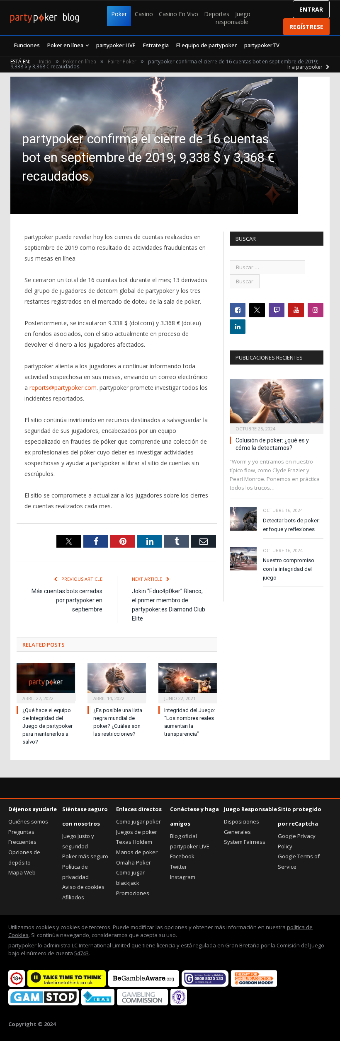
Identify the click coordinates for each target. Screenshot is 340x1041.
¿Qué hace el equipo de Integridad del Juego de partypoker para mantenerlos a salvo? (47, 726)
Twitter (178, 866)
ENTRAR (311, 9)
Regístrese (306, 27)
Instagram (182, 877)
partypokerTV (261, 45)
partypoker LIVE (116, 45)
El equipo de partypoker (206, 45)
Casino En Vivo (178, 14)
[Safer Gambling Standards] (178, 1003)
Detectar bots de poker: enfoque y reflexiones (291, 524)
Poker (119, 14)
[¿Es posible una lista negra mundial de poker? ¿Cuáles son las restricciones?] (116, 682)
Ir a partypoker (305, 66)
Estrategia (156, 45)
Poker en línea (65, 45)
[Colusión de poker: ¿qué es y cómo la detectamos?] (276, 403)
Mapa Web (22, 872)
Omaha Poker (133, 862)
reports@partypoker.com (63, 387)
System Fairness (244, 841)
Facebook (182, 856)
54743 (81, 953)
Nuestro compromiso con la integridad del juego (288, 569)
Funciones (27, 45)
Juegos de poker (136, 832)
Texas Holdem (134, 841)
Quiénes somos (28, 821)
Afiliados (73, 897)
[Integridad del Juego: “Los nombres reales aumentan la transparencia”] (187, 682)
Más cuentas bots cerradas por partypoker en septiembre (67, 600)
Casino (144, 14)
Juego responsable (233, 18)
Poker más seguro (85, 856)
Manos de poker (137, 852)
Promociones (132, 893)
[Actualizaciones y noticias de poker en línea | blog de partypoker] (44, 18)
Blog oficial (183, 836)
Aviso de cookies (83, 887)
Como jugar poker (138, 821)
